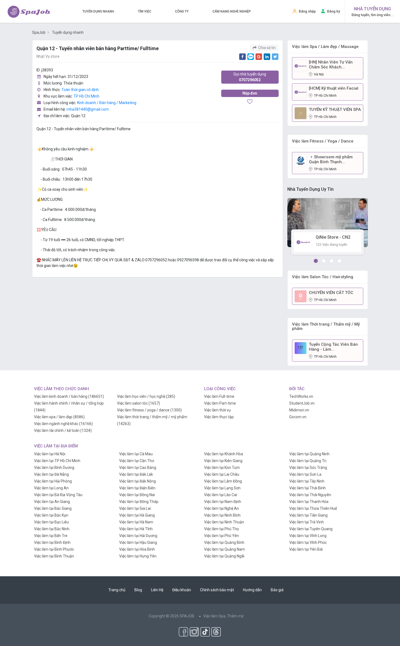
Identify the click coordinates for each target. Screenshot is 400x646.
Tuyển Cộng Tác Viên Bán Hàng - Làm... (333, 347)
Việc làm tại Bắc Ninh (51, 529)
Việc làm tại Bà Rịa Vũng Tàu (58, 495)
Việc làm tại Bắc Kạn (51, 515)
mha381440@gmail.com (87, 109)
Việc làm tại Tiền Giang (308, 515)
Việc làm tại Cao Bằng (137, 467)
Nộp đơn (249, 93)
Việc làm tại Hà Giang (137, 515)
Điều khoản (181, 590)
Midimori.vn (299, 410)
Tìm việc (144, 11)
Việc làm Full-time (219, 396)
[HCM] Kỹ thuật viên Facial (333, 88)
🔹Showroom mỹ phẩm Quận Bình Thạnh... (331, 159)
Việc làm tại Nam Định (222, 501)
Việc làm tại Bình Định (52, 542)
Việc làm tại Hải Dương (138, 535)
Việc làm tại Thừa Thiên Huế (313, 508)
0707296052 (249, 77)
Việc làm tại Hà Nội (49, 454)
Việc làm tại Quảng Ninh (309, 454)
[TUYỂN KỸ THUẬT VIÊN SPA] (300, 113)
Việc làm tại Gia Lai (135, 508)
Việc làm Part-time (220, 403)
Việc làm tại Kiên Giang (223, 461)
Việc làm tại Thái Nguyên (310, 495)
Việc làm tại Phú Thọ (221, 529)
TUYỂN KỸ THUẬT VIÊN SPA (335, 109)
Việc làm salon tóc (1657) (138, 403)
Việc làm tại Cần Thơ (136, 461)
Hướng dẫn (252, 590)
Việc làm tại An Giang (52, 501)
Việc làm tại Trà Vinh (306, 522)
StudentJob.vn (302, 403)
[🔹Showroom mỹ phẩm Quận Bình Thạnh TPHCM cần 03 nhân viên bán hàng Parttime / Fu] (300, 160)
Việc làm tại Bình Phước (54, 549)
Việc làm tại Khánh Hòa (223, 454)
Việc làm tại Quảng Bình (224, 542)
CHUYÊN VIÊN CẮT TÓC (331, 292)
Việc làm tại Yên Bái (306, 549)
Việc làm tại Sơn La (305, 474)
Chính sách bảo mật (217, 590)
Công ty (182, 11)
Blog (138, 590)
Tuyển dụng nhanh (98, 11)
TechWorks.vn (301, 396)
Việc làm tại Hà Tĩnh (136, 529)
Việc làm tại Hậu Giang (138, 542)
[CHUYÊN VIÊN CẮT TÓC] (300, 296)
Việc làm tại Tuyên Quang (311, 529)
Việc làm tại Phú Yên (221, 535)
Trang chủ (116, 590)
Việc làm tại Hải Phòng (53, 481)
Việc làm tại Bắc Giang (53, 508)
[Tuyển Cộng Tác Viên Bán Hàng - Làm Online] (300, 347)
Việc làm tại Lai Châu (221, 474)
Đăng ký (333, 11)
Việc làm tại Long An (51, 488)
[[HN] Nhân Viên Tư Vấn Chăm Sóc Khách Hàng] (300, 65)
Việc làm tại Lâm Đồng (223, 481)
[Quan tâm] (250, 102)
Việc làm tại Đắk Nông (137, 481)
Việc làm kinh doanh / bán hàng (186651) (69, 396)
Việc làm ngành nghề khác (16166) (63, 423)
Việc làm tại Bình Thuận (54, 556)
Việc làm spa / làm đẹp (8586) (59, 417)
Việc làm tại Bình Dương (54, 467)
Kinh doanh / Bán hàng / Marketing (106, 103)
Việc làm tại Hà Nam (136, 522)
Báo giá (277, 590)
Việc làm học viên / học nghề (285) (146, 396)
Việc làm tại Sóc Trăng (308, 467)
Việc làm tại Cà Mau (136, 454)
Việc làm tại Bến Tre (50, 535)
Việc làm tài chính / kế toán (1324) (63, 430)
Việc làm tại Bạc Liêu (51, 522)
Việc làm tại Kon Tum (222, 467)
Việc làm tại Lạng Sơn (222, 488)
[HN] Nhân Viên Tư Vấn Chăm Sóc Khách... (331, 64)
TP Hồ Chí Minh (86, 96)
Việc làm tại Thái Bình (307, 488)
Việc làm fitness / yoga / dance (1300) (149, 410)
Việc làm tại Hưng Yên (137, 556)
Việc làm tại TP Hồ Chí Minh (57, 461)
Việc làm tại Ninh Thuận (224, 522)
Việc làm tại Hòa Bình (137, 549)
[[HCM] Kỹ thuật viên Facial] (300, 91)
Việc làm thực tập (219, 417)
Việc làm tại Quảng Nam (224, 549)
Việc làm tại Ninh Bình (222, 515)
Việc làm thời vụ (217, 410)
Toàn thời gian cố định (80, 89)
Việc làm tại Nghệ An (221, 508)
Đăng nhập (307, 11)
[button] (316, 260)
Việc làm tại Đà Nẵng (51, 474)
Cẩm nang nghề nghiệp (232, 11)
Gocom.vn (297, 417)
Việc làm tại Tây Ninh (306, 481)
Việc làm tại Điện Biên (137, 488)
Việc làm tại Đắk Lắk (136, 474)
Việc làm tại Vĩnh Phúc (308, 542)
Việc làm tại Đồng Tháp (138, 501)
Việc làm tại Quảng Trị (307, 461)
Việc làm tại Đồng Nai (137, 495)
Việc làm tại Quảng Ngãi (224, 556)
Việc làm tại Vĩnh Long (308, 535)
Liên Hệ (157, 590)
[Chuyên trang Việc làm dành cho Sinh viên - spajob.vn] (29, 12)
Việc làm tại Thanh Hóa (308, 501)
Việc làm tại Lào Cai (220, 495)
